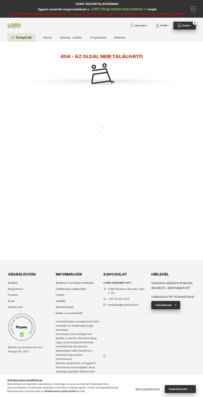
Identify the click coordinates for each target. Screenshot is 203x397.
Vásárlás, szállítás (71, 37)
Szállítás (61, 301)
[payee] (22, 327)
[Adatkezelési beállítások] (105, 355)
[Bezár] (193, 8)
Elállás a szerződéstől (69, 313)
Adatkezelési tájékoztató (71, 288)
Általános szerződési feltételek (75, 282)
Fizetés (60, 294)
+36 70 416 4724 (118, 298)
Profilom (13, 294)
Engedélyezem (178, 388)
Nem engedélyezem (148, 388)
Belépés (13, 282)
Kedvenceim (15, 307)
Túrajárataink (98, 37)
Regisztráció (15, 288)
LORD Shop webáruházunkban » (118, 9)
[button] (21, 38)
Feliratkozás (163, 305)
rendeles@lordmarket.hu (123, 304)
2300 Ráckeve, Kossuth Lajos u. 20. (126, 290)
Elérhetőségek (64, 307)
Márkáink (119, 37)
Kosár (11, 301)
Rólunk (47, 37)
